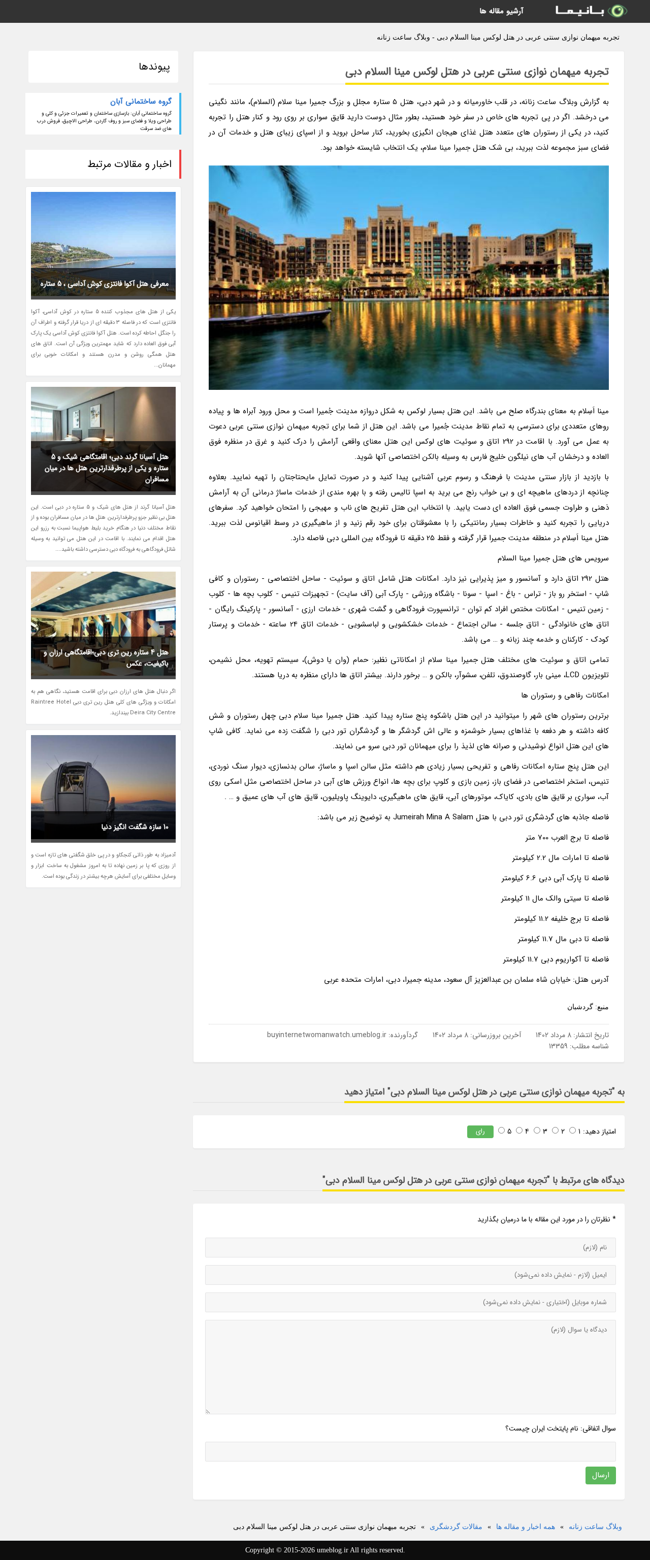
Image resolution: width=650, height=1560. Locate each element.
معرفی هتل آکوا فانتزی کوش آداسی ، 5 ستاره (105, 283)
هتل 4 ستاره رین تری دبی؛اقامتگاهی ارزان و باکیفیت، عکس (106, 658)
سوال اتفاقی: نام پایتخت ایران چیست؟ (560, 1428)
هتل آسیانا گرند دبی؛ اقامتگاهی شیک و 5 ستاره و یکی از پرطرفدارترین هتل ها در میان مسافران (107, 468)
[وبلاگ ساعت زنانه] (590, 11)
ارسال (600, 1475)
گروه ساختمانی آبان (141, 101)
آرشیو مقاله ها (501, 11)
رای (480, 1131)
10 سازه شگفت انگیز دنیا (135, 827)
